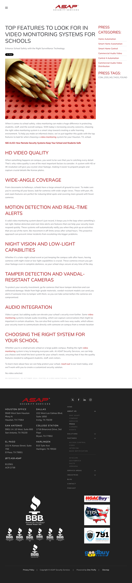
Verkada (73, 466)
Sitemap (105, 570)
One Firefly (91, 570)
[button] (6, 8)
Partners (72, 438)
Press (72, 424)
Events (72, 430)
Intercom (74, 448)
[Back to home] (66, 8)
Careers (73, 427)
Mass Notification (78, 451)
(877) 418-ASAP (13, 458)
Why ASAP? (74, 415)
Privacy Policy (29, 570)
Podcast (71, 488)
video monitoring (48, 137)
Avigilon (73, 458)
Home (69, 407)
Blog (69, 479)
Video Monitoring (58, 378)
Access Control (77, 442)
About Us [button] (72, 411)
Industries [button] (72, 475)
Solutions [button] (72, 434)
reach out (65, 364)
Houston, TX (74, 378)
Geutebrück (75, 461)
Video (72, 445)
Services (73, 421)
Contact (71, 484)
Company (73, 418)
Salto (72, 463)
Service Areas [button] (74, 470)
